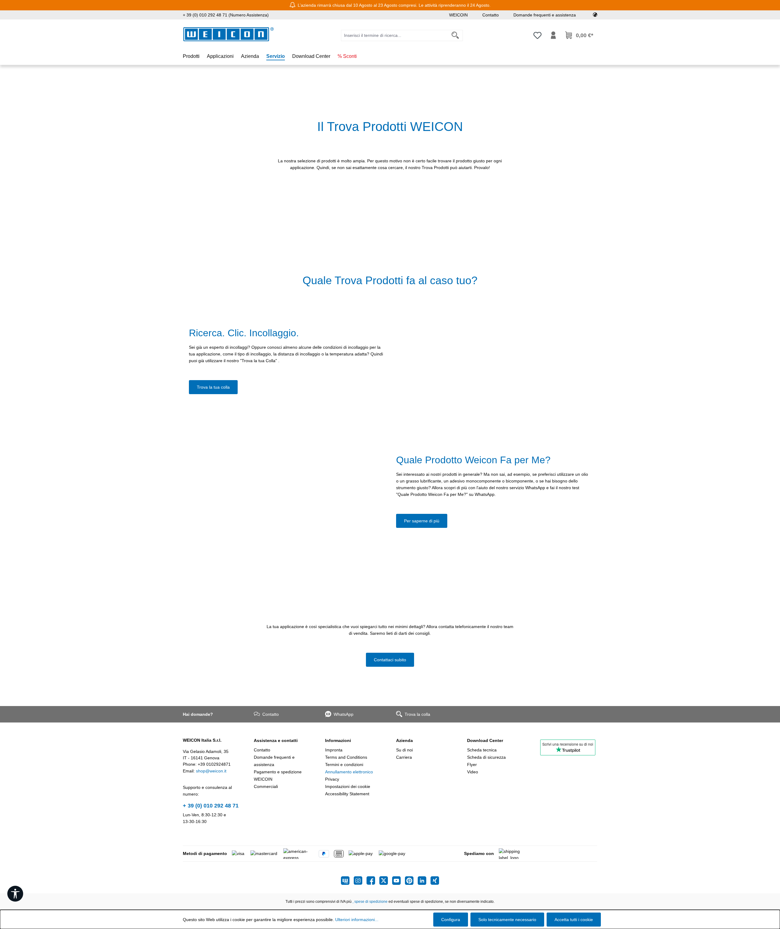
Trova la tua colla (213, 387)
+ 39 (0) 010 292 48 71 (211, 806)
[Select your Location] (595, 14)
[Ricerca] (455, 35)
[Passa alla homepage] (228, 34)
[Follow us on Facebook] (373, 880)
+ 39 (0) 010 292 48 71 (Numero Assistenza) (226, 14)
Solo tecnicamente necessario (507, 919)
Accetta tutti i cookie (574, 919)
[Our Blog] (347, 880)
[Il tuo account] (553, 35)
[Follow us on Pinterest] (411, 880)
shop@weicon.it (211, 770)
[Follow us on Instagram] (360, 880)
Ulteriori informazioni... (356, 919)
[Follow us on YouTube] (398, 880)
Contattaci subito (390, 659)
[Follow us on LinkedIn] (424, 880)
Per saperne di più (421, 520)
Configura (450, 919)
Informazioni (338, 740)
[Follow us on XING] (435, 880)
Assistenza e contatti (276, 740)
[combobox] (394, 35)
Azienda (404, 740)
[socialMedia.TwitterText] (385, 880)
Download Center (485, 740)
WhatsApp (343, 714)
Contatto (490, 14)
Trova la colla (417, 714)
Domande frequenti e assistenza (544, 14)
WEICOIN (458, 14)
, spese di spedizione (370, 901)
